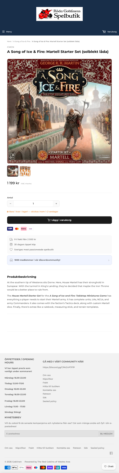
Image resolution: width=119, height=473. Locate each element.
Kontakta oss (49, 390)
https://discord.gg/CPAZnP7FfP (59, 367)
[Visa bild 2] (25, 171)
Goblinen (17, 461)
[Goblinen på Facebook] (111, 453)
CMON (10, 47)
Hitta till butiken (51, 386)
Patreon (47, 394)
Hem (9, 41)
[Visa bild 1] (12, 171)
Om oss (47, 375)
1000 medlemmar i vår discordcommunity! (37, 260)
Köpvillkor (48, 379)
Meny (9, 31)
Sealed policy (49, 401)
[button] (59, 111)
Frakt (45, 382)
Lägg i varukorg (62, 220)
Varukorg (112, 31)
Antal (10, 197)
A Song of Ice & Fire (21, 41)
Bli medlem (106, 434)
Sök (44, 397)
